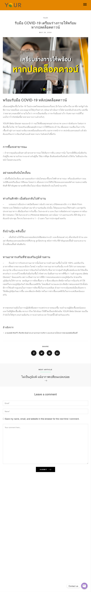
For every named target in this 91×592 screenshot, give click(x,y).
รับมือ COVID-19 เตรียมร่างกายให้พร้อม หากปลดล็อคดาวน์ (45, 25)
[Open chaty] (84, 586)
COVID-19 (30, 99)
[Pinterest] (49, 353)
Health (45, 17)
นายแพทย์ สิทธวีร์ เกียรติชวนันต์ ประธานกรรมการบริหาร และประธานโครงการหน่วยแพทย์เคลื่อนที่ (41, 333)
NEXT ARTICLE (45, 369)
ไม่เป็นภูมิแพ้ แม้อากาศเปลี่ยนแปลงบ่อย (45, 377)
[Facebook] (33, 353)
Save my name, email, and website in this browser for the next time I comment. (42, 418)
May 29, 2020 (45, 32)
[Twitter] (41, 353)
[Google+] (57, 353)
